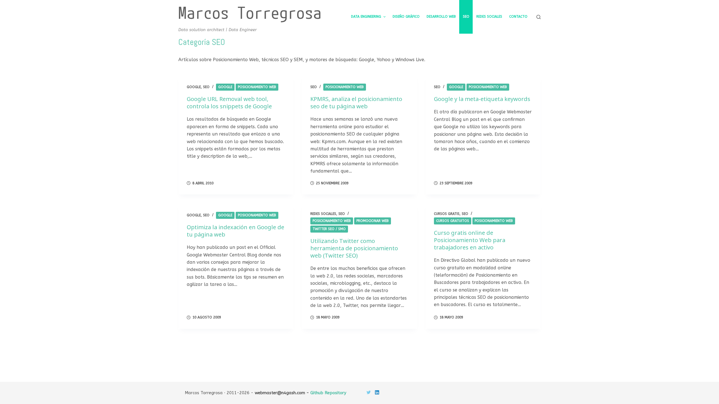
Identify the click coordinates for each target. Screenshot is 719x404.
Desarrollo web (441, 17)
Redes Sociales (489, 17)
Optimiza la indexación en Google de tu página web (235, 230)
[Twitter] (369, 392)
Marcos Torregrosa (250, 12)
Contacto (518, 17)
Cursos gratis (446, 214)
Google (194, 87)
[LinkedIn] (377, 392)
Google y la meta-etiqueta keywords (482, 99)
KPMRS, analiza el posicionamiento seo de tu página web (356, 102)
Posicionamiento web (257, 87)
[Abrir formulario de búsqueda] (538, 17)
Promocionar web (372, 221)
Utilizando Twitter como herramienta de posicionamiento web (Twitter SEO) (354, 248)
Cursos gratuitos (452, 221)
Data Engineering (366, 17)
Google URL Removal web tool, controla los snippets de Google (229, 102)
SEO (466, 17)
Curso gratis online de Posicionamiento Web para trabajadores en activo (469, 240)
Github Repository (328, 392)
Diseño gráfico (406, 17)
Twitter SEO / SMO (329, 229)
